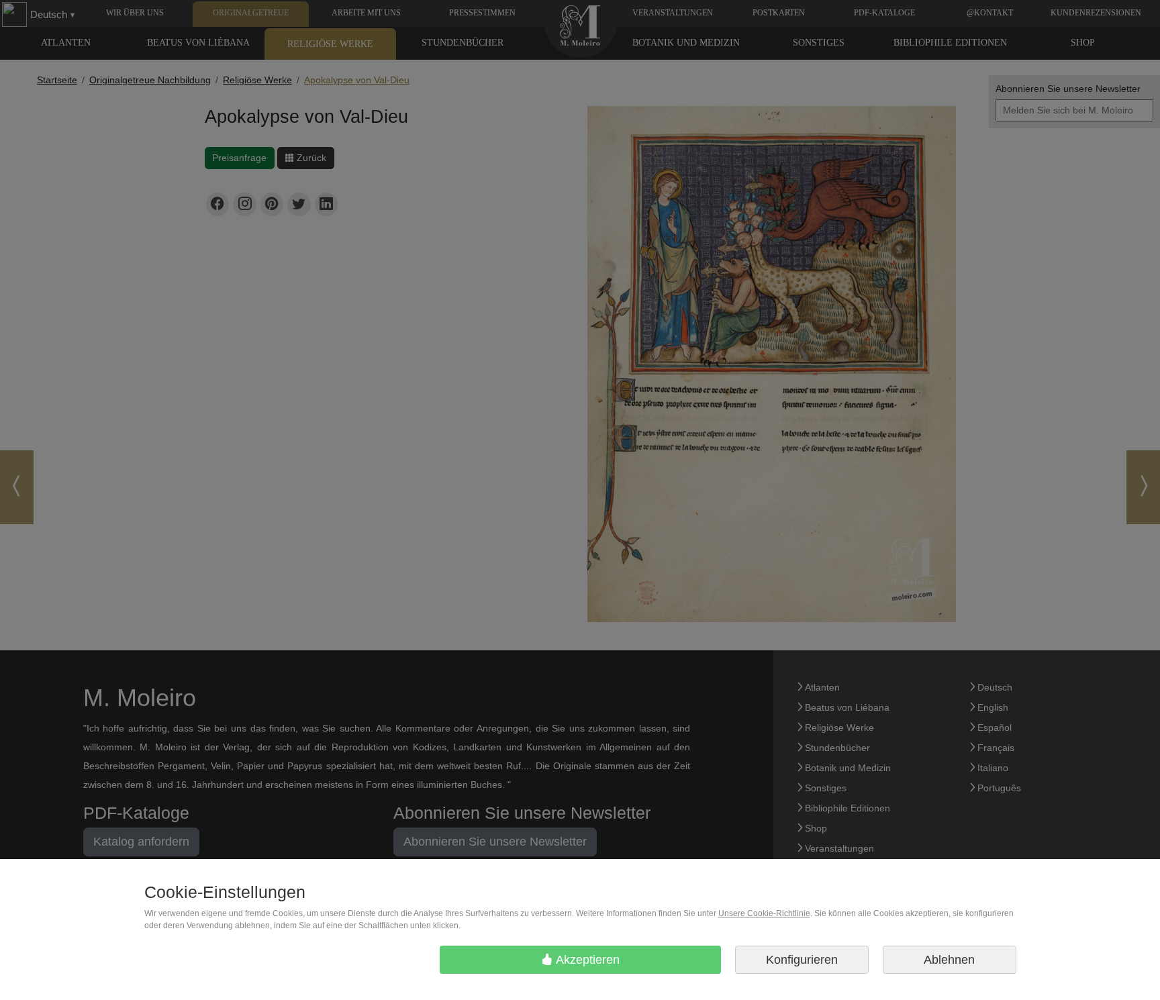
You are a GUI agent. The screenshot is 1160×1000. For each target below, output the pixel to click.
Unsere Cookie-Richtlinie (764, 913)
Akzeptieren (586, 959)
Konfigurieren (802, 959)
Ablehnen (949, 959)
